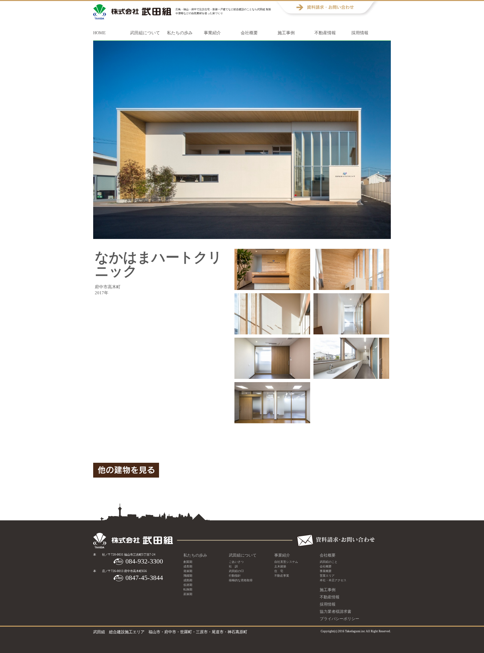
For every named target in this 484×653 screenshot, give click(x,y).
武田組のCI (236, 571)
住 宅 (278, 571)
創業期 (187, 561)
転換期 (187, 589)
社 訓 (233, 566)
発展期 (187, 571)
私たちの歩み (180, 33)
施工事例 (286, 33)
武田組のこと (328, 561)
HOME (99, 33)
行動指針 (235, 575)
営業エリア (327, 575)
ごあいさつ (236, 561)
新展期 (187, 594)
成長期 (187, 566)
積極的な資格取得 (241, 580)
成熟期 (187, 580)
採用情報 (359, 33)
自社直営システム (286, 561)
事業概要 (326, 571)
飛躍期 (187, 575)
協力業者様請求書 (335, 611)
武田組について (145, 33)
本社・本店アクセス (333, 580)
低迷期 (187, 585)
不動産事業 (281, 575)
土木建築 (280, 566)
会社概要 (249, 33)
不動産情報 (325, 33)
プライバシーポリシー (339, 618)
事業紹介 (212, 33)
